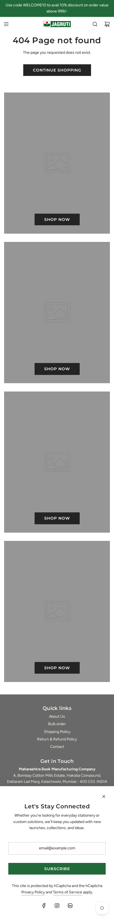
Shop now (57, 219)
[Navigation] (6, 24)
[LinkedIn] (70, 905)
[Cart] (107, 24)
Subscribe (57, 868)
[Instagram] (57, 905)
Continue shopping (57, 70)
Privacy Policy (33, 892)
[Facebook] (44, 905)
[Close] (104, 796)
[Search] (95, 24)
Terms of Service (67, 892)
